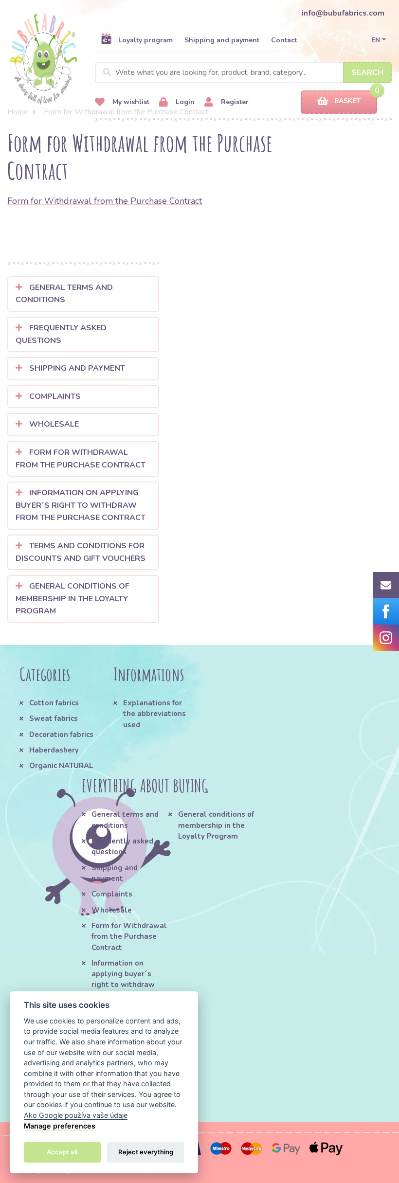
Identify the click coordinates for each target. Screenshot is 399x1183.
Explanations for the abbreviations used (154, 714)
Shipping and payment (221, 40)
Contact (284, 40)
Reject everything (145, 1152)
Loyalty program (145, 40)
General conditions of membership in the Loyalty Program (72, 598)
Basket (347, 101)
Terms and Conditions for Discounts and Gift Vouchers (80, 552)
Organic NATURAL (61, 766)
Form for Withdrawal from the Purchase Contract (104, 201)
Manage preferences (59, 1126)
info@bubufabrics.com (343, 13)
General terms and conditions (64, 293)
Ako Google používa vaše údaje (75, 1115)
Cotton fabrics (54, 703)
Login (184, 102)
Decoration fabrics (61, 734)
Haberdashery (54, 750)
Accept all (62, 1152)
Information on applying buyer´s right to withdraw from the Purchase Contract (80, 505)
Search (367, 72)
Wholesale (53, 424)
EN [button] (375, 40)
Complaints (54, 396)
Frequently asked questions (61, 334)
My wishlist (129, 102)
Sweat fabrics (53, 718)
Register (234, 102)
